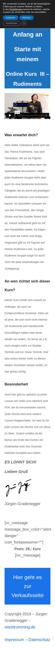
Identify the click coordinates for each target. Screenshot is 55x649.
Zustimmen (10, 18)
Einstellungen (16, 9)
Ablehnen (26, 18)
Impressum (14, 639)
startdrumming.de (20, 627)
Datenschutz (39, 639)
